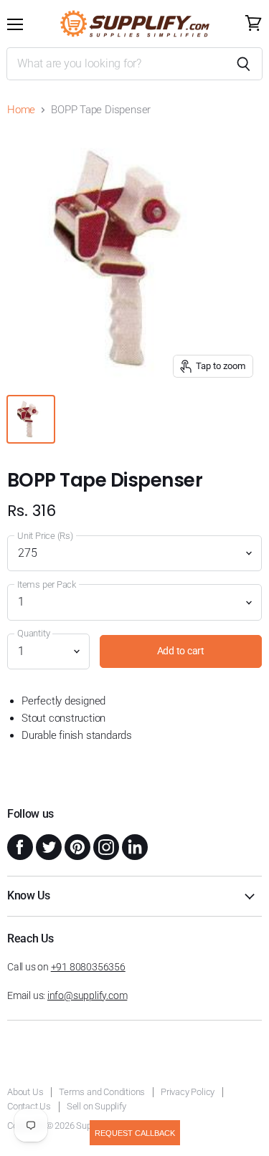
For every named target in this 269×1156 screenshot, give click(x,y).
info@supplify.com (87, 995)
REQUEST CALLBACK (135, 1133)
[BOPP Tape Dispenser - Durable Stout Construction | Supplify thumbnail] (31, 419)
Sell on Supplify (96, 1106)
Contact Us (29, 1106)
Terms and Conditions (102, 1091)
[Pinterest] (76, 845)
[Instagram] (104, 845)
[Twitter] (47, 845)
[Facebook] (18, 845)
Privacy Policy (187, 1091)
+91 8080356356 (88, 967)
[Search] (244, 63)
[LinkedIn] (133, 845)
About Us (25, 1091)
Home (21, 110)
